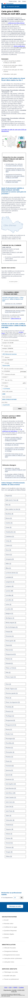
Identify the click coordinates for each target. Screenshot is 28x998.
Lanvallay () (9, 595)
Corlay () (8, 541)
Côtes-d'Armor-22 (16, 318)
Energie (5, 363)
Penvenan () (10, 636)
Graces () (9, 554)
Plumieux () (9, 756)
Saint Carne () (10, 802)
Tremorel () (9, 843)
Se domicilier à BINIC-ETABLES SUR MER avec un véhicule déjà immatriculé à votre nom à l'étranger (15, 476)
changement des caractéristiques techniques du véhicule (14, 444)
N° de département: (7, 897)
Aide (19, 1)
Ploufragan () (10, 716)
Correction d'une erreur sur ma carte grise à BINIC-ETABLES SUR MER (15, 455)
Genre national (7, 351)
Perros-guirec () (10, 640)
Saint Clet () (9, 806)
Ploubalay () (9, 707)
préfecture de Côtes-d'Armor (16, 23)
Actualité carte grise (10, 975)
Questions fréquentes (10, 930)
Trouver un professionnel (11, 979)
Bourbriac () (9, 513)
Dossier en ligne (13, 1)
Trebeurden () (10, 820)
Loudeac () (9, 609)
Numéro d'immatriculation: (10, 340)
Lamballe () (9, 577)
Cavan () (8, 527)
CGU (5, 987)
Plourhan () (9, 747)
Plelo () (8, 672)
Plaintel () (9, 645)
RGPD (15, 987)
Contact (24, 1)
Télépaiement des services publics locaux (15, 311)
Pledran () (9, 659)
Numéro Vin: (6, 346)
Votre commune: (6, 397)
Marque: (5, 357)
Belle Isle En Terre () (12, 500)
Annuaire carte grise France (10, 297)
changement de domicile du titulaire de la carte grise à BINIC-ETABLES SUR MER (15, 176)
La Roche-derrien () (12, 572)
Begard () (9, 495)
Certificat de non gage (10, 927)
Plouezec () (9, 711)
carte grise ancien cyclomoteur (13, 958)
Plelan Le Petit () (11, 668)
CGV (10, 987)
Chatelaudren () (10, 532)
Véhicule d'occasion (10, 948)
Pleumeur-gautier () (12, 693)
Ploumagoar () (10, 738)
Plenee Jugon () (11, 677)
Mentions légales (9, 934)
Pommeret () (10, 765)
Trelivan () (9, 833)
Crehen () (9, 545)
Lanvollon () (9, 600)
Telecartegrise (9, 3)
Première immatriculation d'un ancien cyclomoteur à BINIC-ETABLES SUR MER (13, 439)
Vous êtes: (4, 402)
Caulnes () (9, 523)
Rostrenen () (10, 779)
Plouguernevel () (11, 725)
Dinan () (8, 550)
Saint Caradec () (11, 797)
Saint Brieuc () (10, 793)
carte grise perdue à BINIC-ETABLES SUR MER (14, 181)
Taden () (8, 815)
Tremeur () (9, 838)
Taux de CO (6, 380)
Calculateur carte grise (10, 74)
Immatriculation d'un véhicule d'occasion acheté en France (14, 164)
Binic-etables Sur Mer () (13, 509)
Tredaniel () (9, 824)
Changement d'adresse (11, 951)
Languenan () (10, 581)
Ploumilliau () (10, 743)
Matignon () (9, 613)
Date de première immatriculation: (12, 368)
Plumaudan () (10, 752)
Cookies (21, 987)
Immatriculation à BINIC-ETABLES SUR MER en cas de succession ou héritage (15, 449)
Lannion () (9, 591)
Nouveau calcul (8, 923)
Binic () (8, 504)
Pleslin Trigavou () (11, 688)
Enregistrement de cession (12, 955)
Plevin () (8, 697)
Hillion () (8, 563)
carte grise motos (9, 962)
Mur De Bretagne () (12, 627)
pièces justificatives (19, 46)
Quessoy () (9, 770)
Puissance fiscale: (8, 374)
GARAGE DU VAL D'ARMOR (13, 303)
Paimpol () (9, 631)
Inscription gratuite (13, 281)
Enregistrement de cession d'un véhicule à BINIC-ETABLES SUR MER (15, 170)
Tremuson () (9, 847)
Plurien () (9, 761)
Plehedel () (9, 663)
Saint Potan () (10, 811)
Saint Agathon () (11, 784)
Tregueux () (9, 829)
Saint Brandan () (11, 788)
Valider (20, 408)
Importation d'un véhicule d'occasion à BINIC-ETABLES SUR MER (15, 470)
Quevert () (9, 775)
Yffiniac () (9, 856)
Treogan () (9, 852)
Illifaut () (8, 568)
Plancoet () (9, 649)
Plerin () (8, 684)
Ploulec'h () (9, 734)
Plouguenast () (10, 720)
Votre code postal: (7, 391)
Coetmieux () (10, 536)
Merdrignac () (10, 618)
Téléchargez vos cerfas (15, 906)
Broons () (9, 518)
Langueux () (9, 586)
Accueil (6, 920)
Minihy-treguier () (11, 622)
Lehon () (8, 604)
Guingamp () (10, 559)
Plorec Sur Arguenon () (13, 702)
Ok (21, 897)
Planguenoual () (11, 654)
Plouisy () (9, 729)
